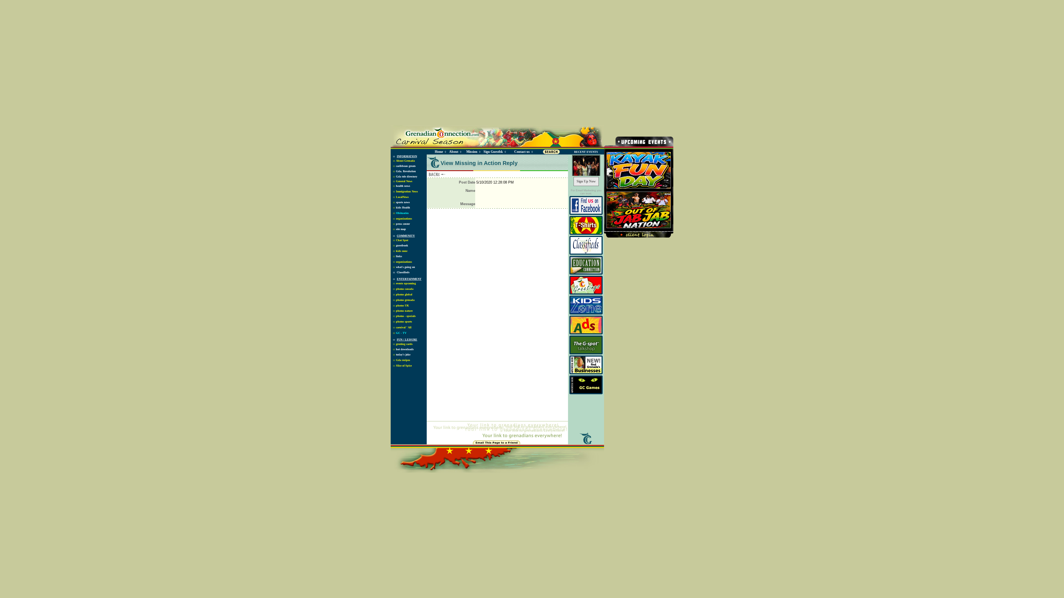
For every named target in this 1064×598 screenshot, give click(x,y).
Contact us (522, 152)
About (453, 152)
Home (439, 152)
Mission (471, 152)
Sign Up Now (586, 181)
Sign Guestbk (494, 152)
